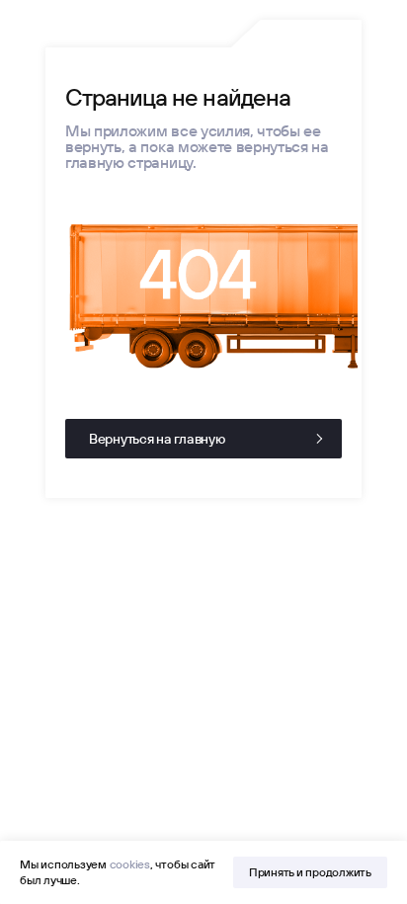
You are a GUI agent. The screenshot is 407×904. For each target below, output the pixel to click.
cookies (130, 864)
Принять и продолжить (310, 871)
